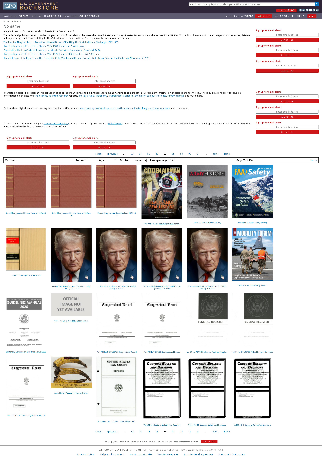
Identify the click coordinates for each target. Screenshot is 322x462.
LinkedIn (317, 10)
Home (6, 21)
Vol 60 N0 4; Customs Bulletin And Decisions (252, 425)
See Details (209, 441)
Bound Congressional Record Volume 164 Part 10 (71, 214)
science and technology (56, 123)
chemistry (140, 95)
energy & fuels (86, 95)
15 (156, 431)
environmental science (120, 95)
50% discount (115, 123)
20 (198, 431)
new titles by (248, 16)
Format (80, 160)
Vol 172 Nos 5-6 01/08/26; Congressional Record (117, 352)
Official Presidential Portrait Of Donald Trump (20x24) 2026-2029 (71, 287)
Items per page (159, 160)
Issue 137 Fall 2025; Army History (207, 222)
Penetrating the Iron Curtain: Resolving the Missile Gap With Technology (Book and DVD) (51, 50)
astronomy (101, 95)
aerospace (85, 108)
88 (173, 153)
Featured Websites (232, 454)
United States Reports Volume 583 (26, 275)
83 (132, 153)
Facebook (300, 10)
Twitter (303, 10)
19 (189, 431)
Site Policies (85, 454)
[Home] (31, 8)
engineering (40, 95)
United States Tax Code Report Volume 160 (116, 421)
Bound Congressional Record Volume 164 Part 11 (116, 214)
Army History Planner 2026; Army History (71, 393)
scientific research (59, 95)
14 (148, 431)
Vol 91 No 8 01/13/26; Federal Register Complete (252, 352)
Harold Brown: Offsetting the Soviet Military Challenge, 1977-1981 (82, 42)
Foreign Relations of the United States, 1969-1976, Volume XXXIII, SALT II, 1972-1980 (49, 53)
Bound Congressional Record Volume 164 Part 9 (26, 213)
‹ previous (112, 153)
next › (215, 153)
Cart (312, 16)
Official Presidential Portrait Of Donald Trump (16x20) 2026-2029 (207, 287)
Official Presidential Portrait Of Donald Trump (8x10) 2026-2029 (117, 287)
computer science (156, 95)
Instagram (307, 10)
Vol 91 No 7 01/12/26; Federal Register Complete (207, 352)
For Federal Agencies (198, 454)
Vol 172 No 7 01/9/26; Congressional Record (162, 352)
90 (189, 153)
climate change (175, 95)
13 (140, 431)
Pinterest (313, 10)
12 (132, 431)
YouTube (310, 10)
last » (227, 153)
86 (156, 153)
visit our (286, 10)
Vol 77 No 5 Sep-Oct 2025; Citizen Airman (71, 321)
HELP (300, 16)
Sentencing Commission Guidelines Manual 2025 (26, 352)
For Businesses (168, 454)
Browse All (16, 16)
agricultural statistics (103, 108)
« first (98, 153)
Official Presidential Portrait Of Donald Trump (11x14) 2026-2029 (162, 287)
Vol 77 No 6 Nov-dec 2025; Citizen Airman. (162, 224)
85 (148, 153)
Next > (313, 160)
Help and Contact (112, 454)
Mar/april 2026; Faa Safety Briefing (252, 222)
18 (181, 431)
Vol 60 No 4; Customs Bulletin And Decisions (162, 425)
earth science (124, 108)
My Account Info (141, 454)
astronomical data (160, 108)
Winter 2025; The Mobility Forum (252, 285)
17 (173, 431)
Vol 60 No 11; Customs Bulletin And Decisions (207, 425)
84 (140, 153)
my (284, 16)
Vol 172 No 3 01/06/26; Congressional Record (26, 415)
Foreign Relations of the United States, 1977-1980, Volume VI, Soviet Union (44, 46)
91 (198, 153)
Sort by (124, 160)
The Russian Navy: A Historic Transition (24, 42)
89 (181, 153)
